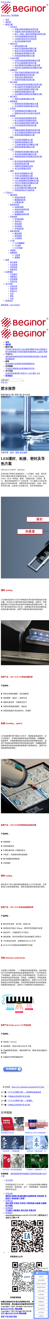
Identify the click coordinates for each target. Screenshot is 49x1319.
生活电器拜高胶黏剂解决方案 (26, 106)
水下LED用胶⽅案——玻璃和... (20, 1101)
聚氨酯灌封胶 (20, 200)
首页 (7, 20)
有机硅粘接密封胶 (22, 209)
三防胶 (31, 1174)
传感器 (12, 128)
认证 (12, 293)
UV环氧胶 (19, 248)
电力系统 (13, 82)
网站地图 (18, 1309)
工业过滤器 (14, 58)
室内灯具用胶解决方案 (24, 173)
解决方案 (9, 24)
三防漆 (17, 255)
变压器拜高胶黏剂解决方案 (25, 154)
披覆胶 (17, 257)
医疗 (12, 159)
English (7, 2)
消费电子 (13, 70)
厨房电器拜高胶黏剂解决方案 (26, 104)
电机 (12, 137)
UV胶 (12, 241)
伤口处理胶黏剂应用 (23, 169)
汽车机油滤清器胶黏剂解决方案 (27, 60)
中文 (3, 2)
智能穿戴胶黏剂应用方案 (25, 75)
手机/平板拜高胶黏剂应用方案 (27, 72)
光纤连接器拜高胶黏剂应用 (25, 118)
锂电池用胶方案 (21, 46)
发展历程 (13, 289)
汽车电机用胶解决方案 (24, 140)
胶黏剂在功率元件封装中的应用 (27, 113)
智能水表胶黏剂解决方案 (25, 99)
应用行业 (9, 1201)
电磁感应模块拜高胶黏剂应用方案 (28, 157)
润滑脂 (12, 250)
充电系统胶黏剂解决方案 (25, 56)
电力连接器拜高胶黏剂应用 (25, 120)
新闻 (7, 260)
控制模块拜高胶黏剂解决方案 (26, 152)
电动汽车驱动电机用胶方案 (25, 48)
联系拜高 (9, 301)
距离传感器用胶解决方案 (25, 135)
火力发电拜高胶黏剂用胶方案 (26, 89)
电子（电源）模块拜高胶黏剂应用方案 (30, 34)
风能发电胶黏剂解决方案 (25, 92)
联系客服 (15, 15)
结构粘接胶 (19, 207)
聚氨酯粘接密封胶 (22, 214)
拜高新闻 (13, 267)
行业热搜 (13, 265)
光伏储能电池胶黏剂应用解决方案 (28, 94)
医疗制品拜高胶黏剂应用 (25, 161)
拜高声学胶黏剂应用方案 (25, 80)
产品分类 (9, 1194)
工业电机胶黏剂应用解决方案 (26, 145)
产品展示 (13, 274)
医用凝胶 (18, 236)
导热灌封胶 (19, 229)
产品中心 (9, 193)
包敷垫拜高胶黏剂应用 (24, 166)
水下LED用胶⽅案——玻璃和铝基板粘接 (24, 1092)
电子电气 (13, 96)
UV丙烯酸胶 (20, 243)
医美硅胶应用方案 (22, 164)
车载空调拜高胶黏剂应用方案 (26, 29)
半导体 (12, 108)
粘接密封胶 (14, 205)
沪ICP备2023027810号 (10, 1313)
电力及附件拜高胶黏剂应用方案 (27, 87)
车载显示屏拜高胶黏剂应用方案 (27, 32)
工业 (12, 149)
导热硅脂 (18, 226)
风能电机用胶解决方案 (24, 142)
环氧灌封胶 (19, 202)
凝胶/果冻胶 (15, 231)
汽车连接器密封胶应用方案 (25, 125)
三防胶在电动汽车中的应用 (25, 39)
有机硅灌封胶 (20, 197)
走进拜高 (13, 286)
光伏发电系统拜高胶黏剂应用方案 (28, 84)
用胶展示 (13, 277)
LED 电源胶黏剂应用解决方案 (27, 181)
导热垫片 (18, 221)
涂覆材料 (13, 253)
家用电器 (13, 101)
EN (6, 382)
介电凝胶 (18, 238)
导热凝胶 (18, 224)
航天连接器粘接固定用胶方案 (26, 123)
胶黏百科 (13, 269)
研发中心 (13, 291)
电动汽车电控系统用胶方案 (25, 51)
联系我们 (9, 1213)
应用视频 (9, 272)
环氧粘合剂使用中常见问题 (19, 1096)
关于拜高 (9, 284)
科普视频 (13, 279)
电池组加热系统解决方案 (25, 53)
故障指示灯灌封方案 (23, 185)
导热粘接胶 (19, 219)
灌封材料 (13, 195)
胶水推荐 (13, 262)
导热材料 (13, 217)
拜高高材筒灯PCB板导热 (25, 190)
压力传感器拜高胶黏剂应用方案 (27, 132)
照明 (12, 171)
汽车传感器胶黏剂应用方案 (25, 36)
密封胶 (18, 1174)
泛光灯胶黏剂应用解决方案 (25, 188)
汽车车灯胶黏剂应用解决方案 (26, 183)
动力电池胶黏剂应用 (23, 41)
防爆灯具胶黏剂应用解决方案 (26, 178)
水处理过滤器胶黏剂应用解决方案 (28, 68)
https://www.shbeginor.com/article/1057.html (28, 1087)
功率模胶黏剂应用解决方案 (25, 111)
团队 (12, 296)
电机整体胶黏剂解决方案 (25, 147)
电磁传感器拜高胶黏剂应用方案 (27, 130)
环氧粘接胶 (19, 212)
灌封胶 (8, 22)
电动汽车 (13, 44)
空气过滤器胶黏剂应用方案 (25, 63)
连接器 (12, 116)
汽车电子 (13, 27)
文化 (12, 298)
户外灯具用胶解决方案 (24, 176)
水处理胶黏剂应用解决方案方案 (27, 65)
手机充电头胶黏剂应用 (24, 77)
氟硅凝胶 (18, 233)
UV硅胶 (18, 245)
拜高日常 (13, 281)
